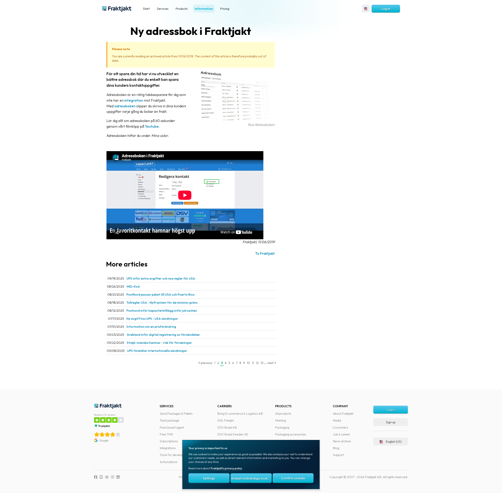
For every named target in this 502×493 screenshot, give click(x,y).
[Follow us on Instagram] (112, 477)
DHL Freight (225, 420)
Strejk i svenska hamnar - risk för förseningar (159, 343)
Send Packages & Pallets (176, 413)
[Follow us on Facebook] (95, 477)
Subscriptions (169, 441)
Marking (280, 420)
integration (133, 100)
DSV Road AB (227, 427)
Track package (169, 420)
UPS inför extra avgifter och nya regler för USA (160, 278)
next (271, 363)
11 (253, 363)
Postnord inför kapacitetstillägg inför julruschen (161, 310)
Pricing (224, 9)
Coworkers (340, 427)
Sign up (391, 422)
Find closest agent (172, 427)
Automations (168, 462)
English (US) (394, 441)
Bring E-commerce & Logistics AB (240, 413)
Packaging (282, 427)
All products (283, 413)
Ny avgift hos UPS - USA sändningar (152, 319)
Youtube (152, 126)
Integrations (168, 448)
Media (337, 420)
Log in (385, 9)
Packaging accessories (290, 434)
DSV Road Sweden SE (232, 434)
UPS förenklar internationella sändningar (157, 351)
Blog (336, 448)
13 (262, 363)
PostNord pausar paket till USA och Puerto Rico (160, 294)
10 (248, 363)
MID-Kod (133, 286)
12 (257, 363)
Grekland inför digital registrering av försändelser (163, 335)
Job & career (341, 434)
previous (206, 363)
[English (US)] (366, 9)
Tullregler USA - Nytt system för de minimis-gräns (161, 302)
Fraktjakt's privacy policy (226, 468)
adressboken (125, 106)
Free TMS (166, 434)
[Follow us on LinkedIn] (118, 477)
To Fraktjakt (265, 253)
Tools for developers (174, 455)
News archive (342, 441)
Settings (209, 478)
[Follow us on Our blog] (107, 477)
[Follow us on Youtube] (101, 477)
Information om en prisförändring (151, 327)
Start (146, 9)
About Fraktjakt (343, 413)
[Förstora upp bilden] (235, 119)
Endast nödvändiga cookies (252, 478)
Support (338, 455)
